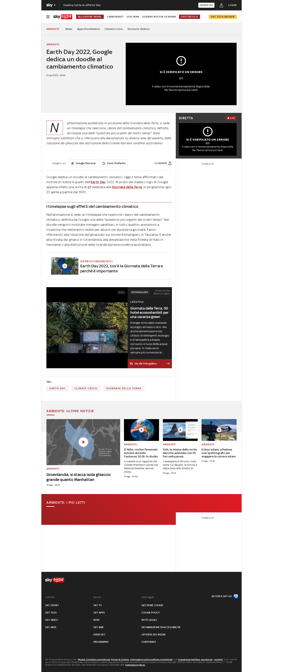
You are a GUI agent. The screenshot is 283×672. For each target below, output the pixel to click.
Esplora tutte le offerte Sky (82, 5)
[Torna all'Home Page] (62, 16)
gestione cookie (152, 605)
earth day (57, 388)
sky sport (52, 605)
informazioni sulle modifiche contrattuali (151, 659)
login (232, 5)
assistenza (206, 659)
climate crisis (86, 388)
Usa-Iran (132, 16)
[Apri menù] (47, 16)
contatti (218, 659)
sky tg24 (51, 612)
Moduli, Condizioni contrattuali (94, 659)
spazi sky (99, 634)
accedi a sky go (222, 596)
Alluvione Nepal (90, 16)
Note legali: (148, 597)
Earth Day (98, 182)
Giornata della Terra (127, 187)
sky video (51, 619)
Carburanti (115, 16)
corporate (149, 641)
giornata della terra (123, 388)
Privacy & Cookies (120, 659)
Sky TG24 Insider (223, 16)
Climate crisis (114, 29)
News (69, 29)
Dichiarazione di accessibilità (161, 627)
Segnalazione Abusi (135, 665)
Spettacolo (189, 16)
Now (96, 619)
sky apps (99, 612)
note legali (149, 619)
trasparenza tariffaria (189, 659)
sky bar (98, 627)
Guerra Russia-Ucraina (159, 16)
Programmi (100, 641)
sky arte (51, 627)
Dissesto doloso (139, 29)
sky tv (97, 605)
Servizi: (97, 597)
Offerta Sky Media (153, 634)
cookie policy (151, 612)
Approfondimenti (88, 29)
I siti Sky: (50, 597)
